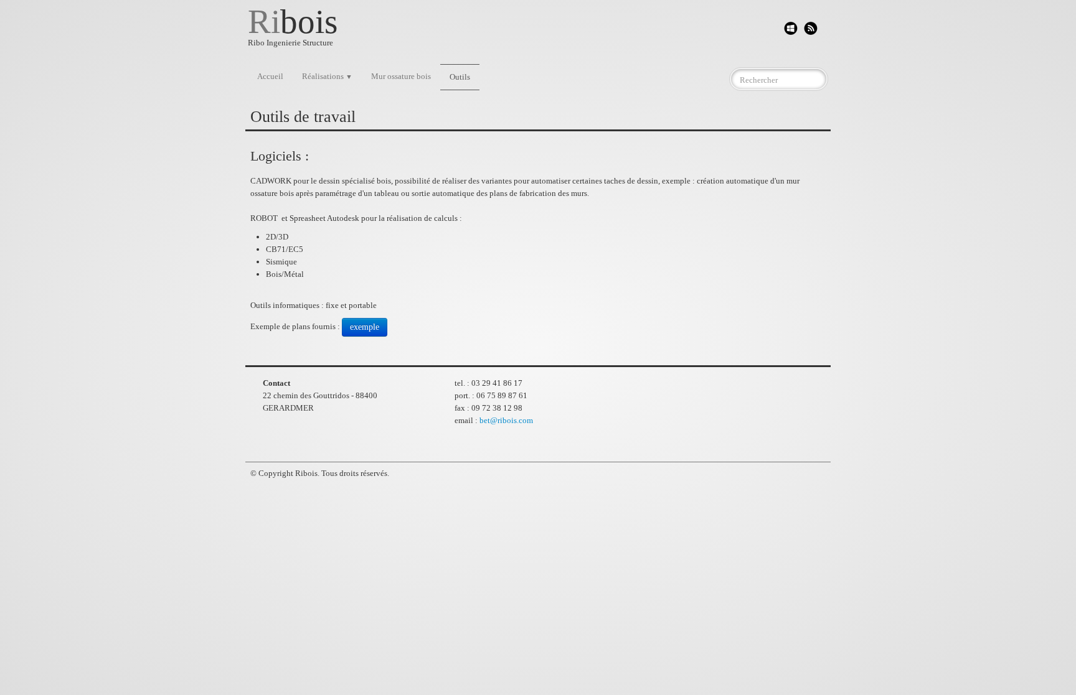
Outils (460, 77)
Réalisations (327, 76)
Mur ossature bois (401, 76)
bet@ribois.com (506, 420)
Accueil (270, 76)
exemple (364, 327)
